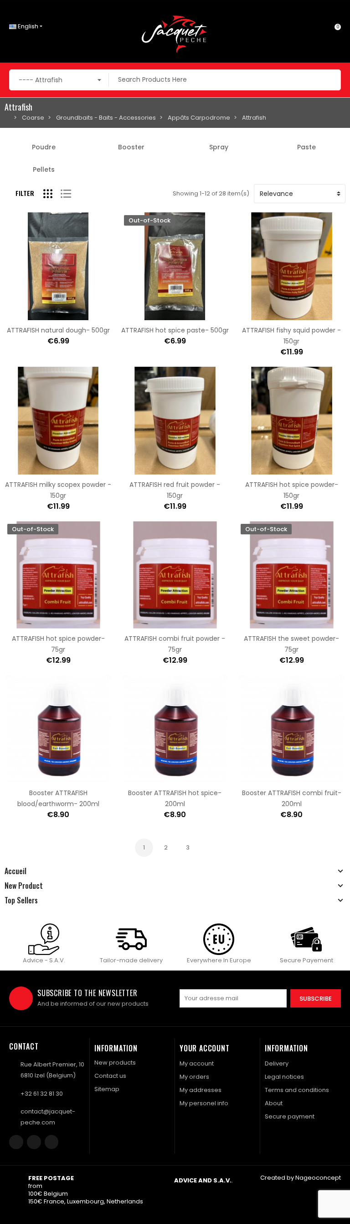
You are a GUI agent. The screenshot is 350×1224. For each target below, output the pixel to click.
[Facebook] (16, 1142)
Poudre (44, 147)
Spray (218, 147)
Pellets (44, 169)
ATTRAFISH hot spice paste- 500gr (175, 330)
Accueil (15, 871)
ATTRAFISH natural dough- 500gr (58, 330)
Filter (24, 193)
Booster (131, 147)
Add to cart (29, 314)
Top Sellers (21, 900)
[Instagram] (34, 1142)
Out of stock (146, 314)
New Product (24, 886)
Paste (306, 147)
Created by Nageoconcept (300, 1177)
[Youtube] (52, 1142)
